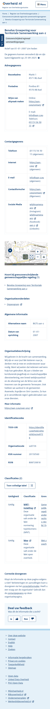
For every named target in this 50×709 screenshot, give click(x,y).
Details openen (2, 40)
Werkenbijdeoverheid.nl (19, 701)
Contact (11, 639)
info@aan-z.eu (36, 115)
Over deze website (17, 635)
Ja (11, 619)
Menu (43, 4)
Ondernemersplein (17, 698)
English (11, 642)
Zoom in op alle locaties (31, 256)
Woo (26, 540)
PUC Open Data (15, 683)
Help (10, 646)
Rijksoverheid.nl (15, 694)
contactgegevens (16, 593)
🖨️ (44, 257)
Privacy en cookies (16, 661)
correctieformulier (30, 586)
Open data (13, 676)
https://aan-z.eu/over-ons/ (17, 408)
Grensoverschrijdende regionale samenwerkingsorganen (24, 16)
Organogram (13, 304)
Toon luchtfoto (25, 257)
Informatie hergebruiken (20, 657)
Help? (39, 58)
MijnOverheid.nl (15, 691)
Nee (26, 619)
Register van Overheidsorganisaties (23, 13)
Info (44, 264)
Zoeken (11, 649)
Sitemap (12, 667)
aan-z (32, 225)
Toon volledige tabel (17, 485)
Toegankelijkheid (16, 664)
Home (4, 13)
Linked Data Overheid (18, 679)
